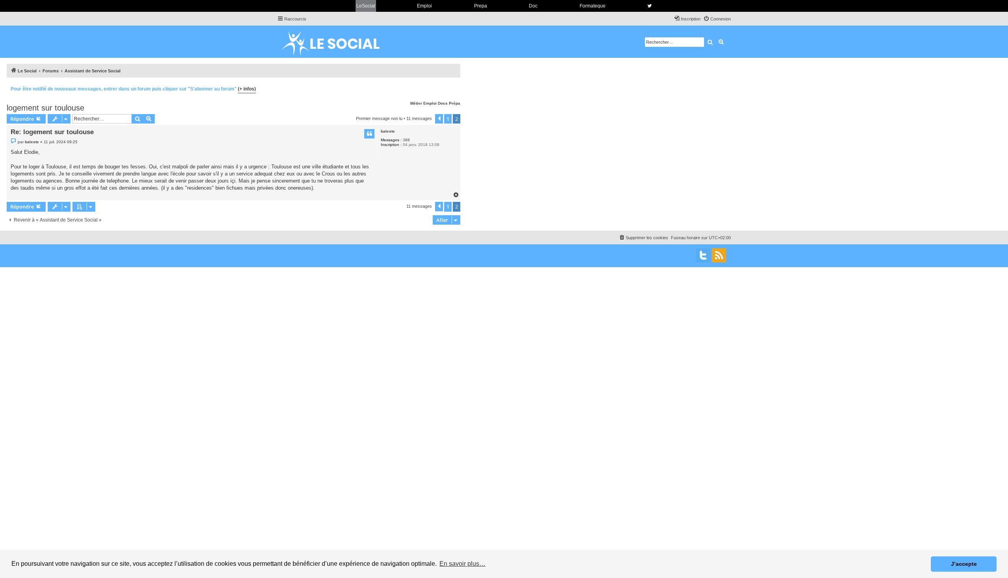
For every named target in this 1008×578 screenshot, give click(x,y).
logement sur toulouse (45, 107)
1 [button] (448, 118)
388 (406, 140)
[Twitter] (703, 255)
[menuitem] (717, 19)
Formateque (593, 6)
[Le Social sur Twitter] (649, 6)
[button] (439, 119)
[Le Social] (336, 42)
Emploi (424, 6)
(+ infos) (247, 89)
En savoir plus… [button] (462, 563)
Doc (533, 6)
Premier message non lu (379, 118)
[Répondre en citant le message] (369, 133)
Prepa (480, 6)
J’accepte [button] (964, 564)
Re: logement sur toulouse (52, 132)
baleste (388, 131)
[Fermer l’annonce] (454, 87)
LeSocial (365, 6)
